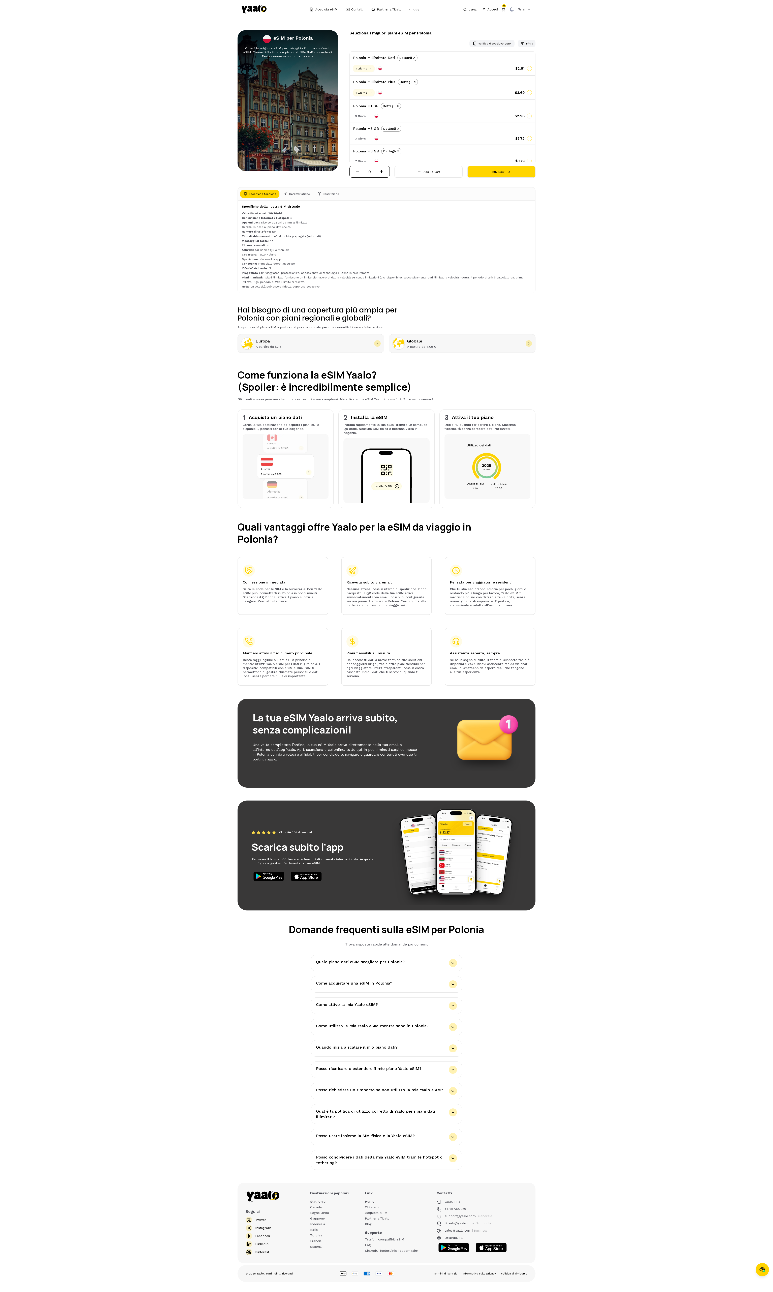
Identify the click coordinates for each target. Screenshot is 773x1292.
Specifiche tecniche (262, 194)
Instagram (263, 1228)
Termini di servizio (445, 1273)
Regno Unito (319, 1213)
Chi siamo (372, 1207)
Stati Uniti (318, 1201)
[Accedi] (490, 9)
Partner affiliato (377, 1218)
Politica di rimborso (514, 1273)
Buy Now (498, 171)
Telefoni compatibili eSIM (384, 1239)
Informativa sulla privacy (479, 1273)
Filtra (529, 43)
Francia (316, 1241)
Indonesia (317, 1224)
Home (369, 1201)
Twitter (260, 1220)
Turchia (316, 1235)
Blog (368, 1224)
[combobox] (524, 9)
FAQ (368, 1245)
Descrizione (331, 194)
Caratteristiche (299, 194)
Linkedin (262, 1244)
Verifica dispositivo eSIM (494, 43)
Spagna (316, 1247)
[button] (470, 9)
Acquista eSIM (376, 1213)
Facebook (262, 1236)
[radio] (529, 68)
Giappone (317, 1218)
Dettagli (405, 58)
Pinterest (262, 1252)
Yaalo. (261, 1273)
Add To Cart (432, 171)
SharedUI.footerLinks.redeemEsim (391, 1251)
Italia (314, 1230)
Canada (316, 1207)
